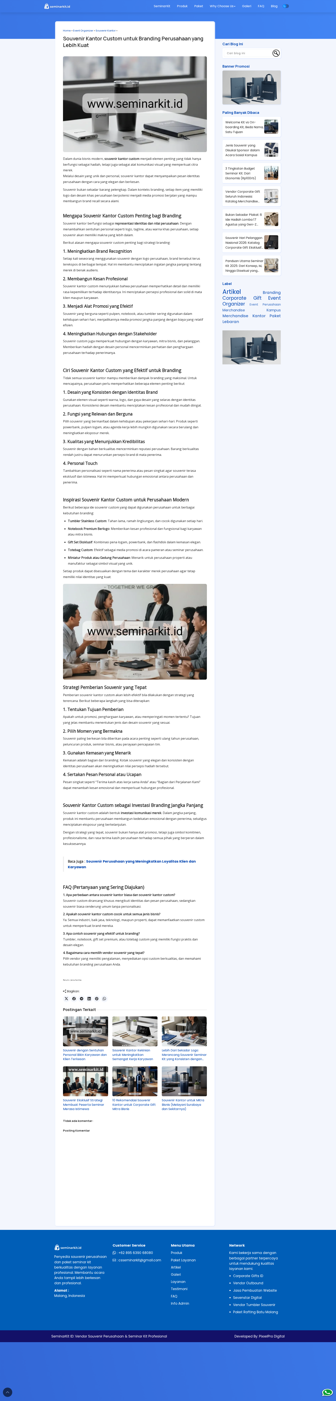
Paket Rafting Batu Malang (255, 1312)
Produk (182, 6)
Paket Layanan (183, 1260)
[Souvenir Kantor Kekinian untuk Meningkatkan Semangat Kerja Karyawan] (135, 1031)
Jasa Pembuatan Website (255, 1290)
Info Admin (180, 1303)
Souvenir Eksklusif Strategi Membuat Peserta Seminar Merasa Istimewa (83, 1104)
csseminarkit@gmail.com (139, 1260)
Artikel (231, 291)
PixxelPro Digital (271, 1336)
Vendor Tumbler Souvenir (254, 1305)
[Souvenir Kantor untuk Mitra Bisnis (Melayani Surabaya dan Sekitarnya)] (184, 1081)
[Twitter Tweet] (66, 998)
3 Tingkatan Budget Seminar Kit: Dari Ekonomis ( (240, 173)
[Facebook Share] (74, 998)
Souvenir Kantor (106, 30)
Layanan (178, 1281)
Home (67, 30)
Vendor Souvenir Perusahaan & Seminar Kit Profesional (121, 1336)
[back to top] (7, 1392)
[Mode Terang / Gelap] (286, 6)
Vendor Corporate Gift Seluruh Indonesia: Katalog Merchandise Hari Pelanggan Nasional (243, 196)
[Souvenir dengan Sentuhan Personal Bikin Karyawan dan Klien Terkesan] (85, 1031)
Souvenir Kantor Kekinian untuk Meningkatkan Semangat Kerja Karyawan (132, 1054)
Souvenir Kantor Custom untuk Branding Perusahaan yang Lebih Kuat (133, 42)
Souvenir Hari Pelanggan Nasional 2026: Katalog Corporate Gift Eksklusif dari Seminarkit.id (243, 243)
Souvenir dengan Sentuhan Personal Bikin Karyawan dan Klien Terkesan (85, 1054)
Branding (272, 292)
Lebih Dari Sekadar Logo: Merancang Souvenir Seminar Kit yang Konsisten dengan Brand (184, 1054)
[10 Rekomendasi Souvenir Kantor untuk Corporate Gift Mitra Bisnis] (135, 1081)
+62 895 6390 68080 (135, 1252)
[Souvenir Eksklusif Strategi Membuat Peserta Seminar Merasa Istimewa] (85, 1081)
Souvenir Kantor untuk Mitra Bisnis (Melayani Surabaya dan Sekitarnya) (183, 1104)
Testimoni (179, 1289)
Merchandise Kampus (251, 310)
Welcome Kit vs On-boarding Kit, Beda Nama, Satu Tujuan (244, 127)
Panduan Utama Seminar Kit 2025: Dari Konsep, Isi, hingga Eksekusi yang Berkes (244, 266)
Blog (274, 6)
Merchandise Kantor (244, 316)
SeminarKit (162, 6)
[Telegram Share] (81, 998)
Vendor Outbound (248, 1283)
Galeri (246, 6)
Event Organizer (83, 30)
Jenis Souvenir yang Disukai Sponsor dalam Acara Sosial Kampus (242, 150)
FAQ (261, 6)
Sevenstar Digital (247, 1297)
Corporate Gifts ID (248, 1276)
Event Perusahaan (265, 304)
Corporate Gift (242, 298)
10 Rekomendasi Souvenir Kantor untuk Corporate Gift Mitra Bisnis (134, 1104)
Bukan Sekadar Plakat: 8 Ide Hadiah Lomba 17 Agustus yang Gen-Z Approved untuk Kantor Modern (243, 219)
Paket (198, 6)
